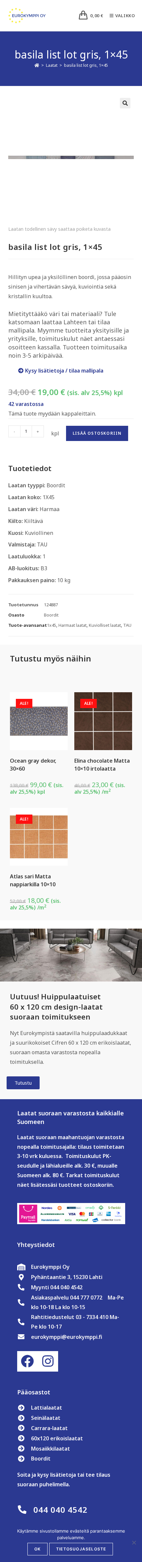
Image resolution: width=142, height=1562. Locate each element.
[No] (133, 1542)
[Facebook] (27, 1361)
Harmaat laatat (72, 625)
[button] (125, 103)
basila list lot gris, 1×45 (86, 65)
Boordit (51, 615)
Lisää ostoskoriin (97, 433)
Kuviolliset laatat (105, 625)
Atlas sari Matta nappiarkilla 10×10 (32, 880)
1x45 (51, 625)
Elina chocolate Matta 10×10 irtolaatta (102, 764)
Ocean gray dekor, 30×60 (33, 764)
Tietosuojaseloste (81, 1548)
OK (37, 1548)
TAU (127, 625)
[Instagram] (48, 1361)
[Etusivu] (36, 65)
